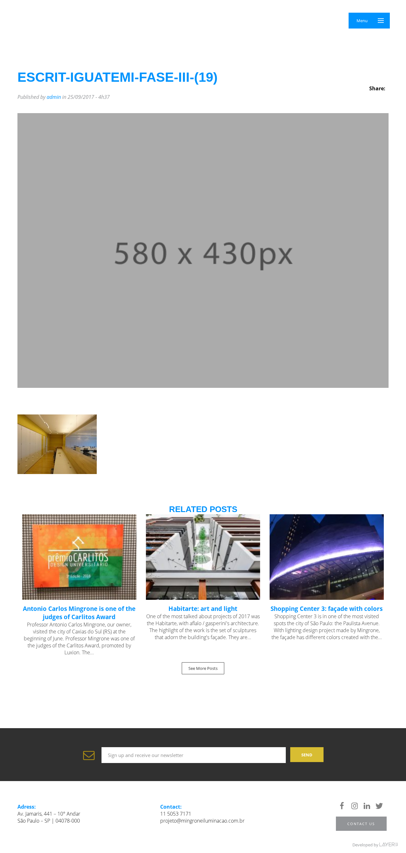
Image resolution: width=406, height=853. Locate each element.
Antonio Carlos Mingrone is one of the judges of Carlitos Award (79, 613)
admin (54, 96)
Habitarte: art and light (202, 609)
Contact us (361, 823)
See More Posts (203, 668)
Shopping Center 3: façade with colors (327, 609)
